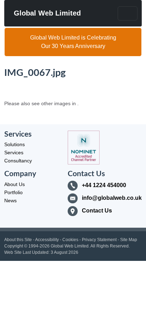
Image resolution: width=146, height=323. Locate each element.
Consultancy (18, 160)
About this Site (18, 239)
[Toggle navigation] (127, 13)
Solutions (14, 144)
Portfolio (13, 192)
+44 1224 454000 (104, 185)
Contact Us (97, 211)
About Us (14, 184)
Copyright (13, 246)
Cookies (70, 239)
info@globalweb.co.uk (112, 198)
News (10, 200)
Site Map (128, 239)
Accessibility (47, 239)
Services (13, 152)
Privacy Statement (99, 239)
